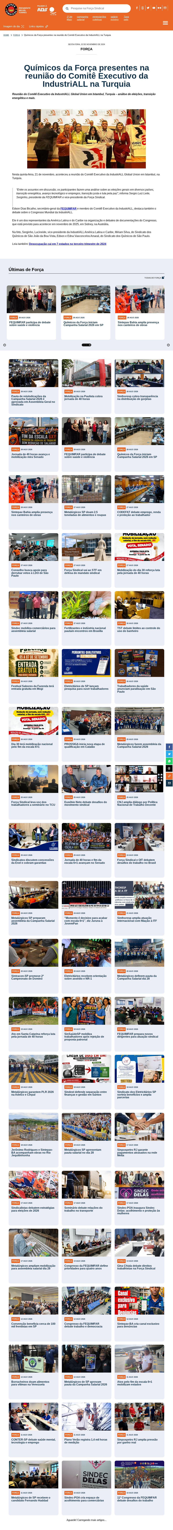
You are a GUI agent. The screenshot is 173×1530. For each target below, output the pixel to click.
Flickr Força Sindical (159, 8)
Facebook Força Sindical (137, 8)
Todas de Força (152, 278)
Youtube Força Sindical (154, 8)
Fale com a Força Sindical (165, 8)
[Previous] (4, 345)
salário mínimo (115, 18)
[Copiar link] (169, 776)
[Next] (168, 345)
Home (6, 35)
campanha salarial (82, 18)
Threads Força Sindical (142, 8)
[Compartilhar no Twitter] (169, 754)
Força (16, 35)
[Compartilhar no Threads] (169, 768)
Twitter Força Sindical (148, 8)
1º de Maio (69, 18)
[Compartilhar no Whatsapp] (169, 761)
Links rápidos (36, 26)
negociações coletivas (99, 18)
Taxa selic (126, 18)
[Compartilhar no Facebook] (169, 747)
